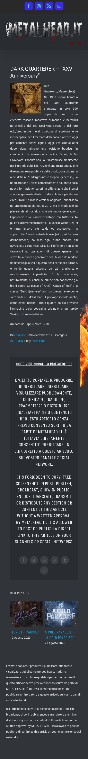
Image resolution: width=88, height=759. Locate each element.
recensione (38, 340)
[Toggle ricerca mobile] (71, 44)
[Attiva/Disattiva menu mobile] (80, 44)
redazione (19, 335)
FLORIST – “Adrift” (24, 632)
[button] (12, 623)
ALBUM (15, 340)
